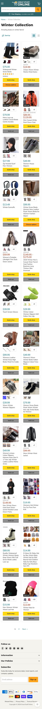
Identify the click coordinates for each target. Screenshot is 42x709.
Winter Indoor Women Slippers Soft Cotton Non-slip (31, 314)
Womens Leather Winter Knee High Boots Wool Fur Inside (11, 359)
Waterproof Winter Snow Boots (10, 70)
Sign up (33, 679)
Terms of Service (32, 702)
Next (24, 629)
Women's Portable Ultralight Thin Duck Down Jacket (10, 259)
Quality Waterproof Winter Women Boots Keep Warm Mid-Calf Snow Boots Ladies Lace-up (11, 557)
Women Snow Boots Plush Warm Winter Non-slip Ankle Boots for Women (31, 408)
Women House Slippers (28, 165)
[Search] (38, 9)
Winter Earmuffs (9, 207)
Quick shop (10, 80)
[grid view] (33, 35)
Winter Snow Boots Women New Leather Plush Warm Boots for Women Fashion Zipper (31, 211)
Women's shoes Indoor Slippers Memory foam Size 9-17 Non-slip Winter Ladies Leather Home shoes (10, 458)
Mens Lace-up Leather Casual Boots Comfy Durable (10, 119)
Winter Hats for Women (28, 609)
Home (3, 19)
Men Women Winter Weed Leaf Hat (10, 608)
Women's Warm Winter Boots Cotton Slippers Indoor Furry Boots (30, 360)
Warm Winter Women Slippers (9, 406)
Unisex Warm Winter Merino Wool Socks (31, 71)
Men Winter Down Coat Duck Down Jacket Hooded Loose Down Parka (10, 508)
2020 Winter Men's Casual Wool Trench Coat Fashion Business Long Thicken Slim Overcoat (30, 265)
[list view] (38, 35)
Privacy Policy (20, 702)
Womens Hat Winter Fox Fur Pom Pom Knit (30, 507)
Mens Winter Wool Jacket (30, 454)
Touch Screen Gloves (10, 312)
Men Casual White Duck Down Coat (30, 121)
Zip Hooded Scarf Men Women (9, 165)
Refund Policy (9, 702)
